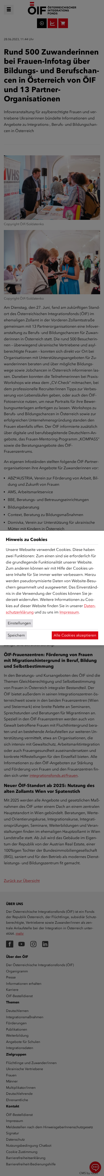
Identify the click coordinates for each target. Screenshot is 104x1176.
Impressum (69, 612)
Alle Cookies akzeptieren (75, 635)
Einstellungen (19, 623)
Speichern (16, 635)
